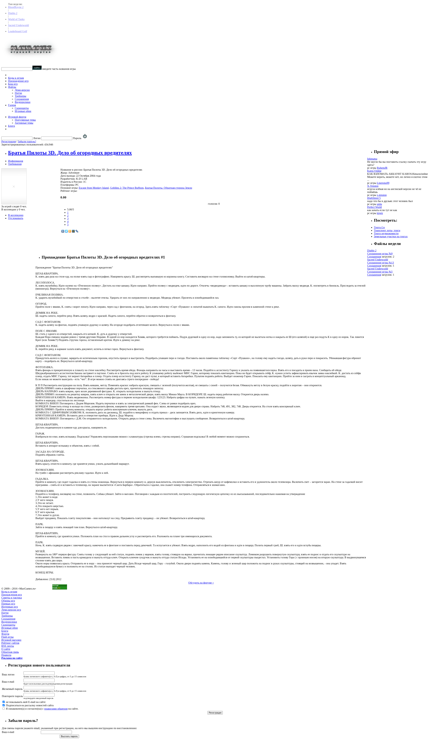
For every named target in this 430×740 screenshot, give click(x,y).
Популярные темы (25, 119)
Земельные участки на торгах (391, 236)
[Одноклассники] (70, 231)
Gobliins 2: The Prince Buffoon (127, 187)
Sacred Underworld (18, 25)
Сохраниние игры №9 (380, 253)
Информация (15, 161)
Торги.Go (379, 227)
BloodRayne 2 (16, 7)
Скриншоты (22, 108)
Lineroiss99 (383, 183)
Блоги (11, 125)
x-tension (382, 195)
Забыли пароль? (27, 141)
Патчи (18, 93)
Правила (6, 655)
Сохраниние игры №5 (380, 271)
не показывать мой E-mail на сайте (25, 702)
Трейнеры (20, 96)
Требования (15, 164)
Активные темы (24, 122)
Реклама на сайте (12, 658)
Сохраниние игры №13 (380, 262)
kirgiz (380, 213)
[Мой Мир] (73, 231)
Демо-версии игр (11, 609)
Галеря (12, 105)
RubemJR (382, 167)
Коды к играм (16, 77)
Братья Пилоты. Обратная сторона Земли (168, 187)
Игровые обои (23, 111)
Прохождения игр (11, 594)
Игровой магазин (11, 640)
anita (379, 204)
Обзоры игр (8, 600)
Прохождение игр (18, 81)
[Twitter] (66, 231)
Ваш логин (8, 674)
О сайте (5, 649)
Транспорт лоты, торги (387, 230)
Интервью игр (9, 606)
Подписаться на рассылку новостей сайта (29, 705)
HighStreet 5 (374, 198)
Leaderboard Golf (17, 31)
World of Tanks (16, 19)
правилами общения (56, 708)
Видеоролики (22, 102)
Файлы (12, 87)
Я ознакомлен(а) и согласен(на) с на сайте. (41, 708)
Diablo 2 (12, 13)
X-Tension (372, 186)
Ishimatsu (372, 158)
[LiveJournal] (77, 231)
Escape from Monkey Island (94, 187)
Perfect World (374, 207)
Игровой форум (17, 116)
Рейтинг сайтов (10, 643)
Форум (5, 633)
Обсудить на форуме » (201, 582)
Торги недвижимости (386, 233)
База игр (13, 84)
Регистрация (8, 141)
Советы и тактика (11, 597)
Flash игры (7, 636)
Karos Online (374, 170)
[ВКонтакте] (63, 231)
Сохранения (22, 99)
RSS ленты (7, 646)
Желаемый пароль (12, 688)
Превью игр (8, 603)
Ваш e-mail (8, 681)
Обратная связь (10, 652)
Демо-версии (22, 90)
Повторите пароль (12, 696)
